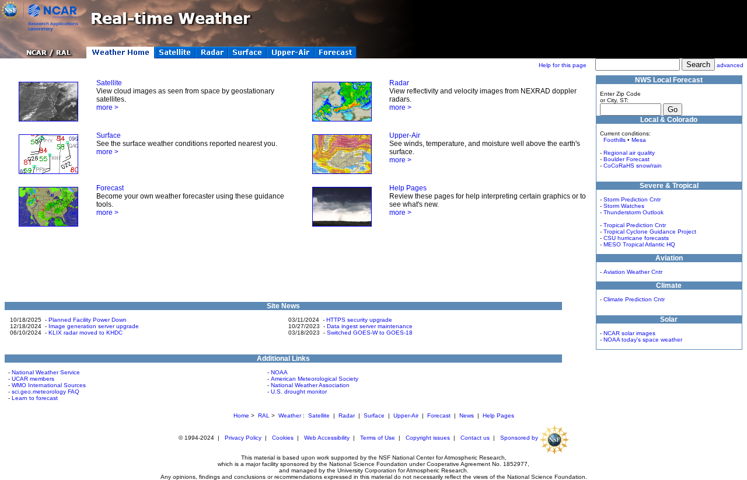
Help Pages (408, 188)
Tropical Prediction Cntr (634, 225)
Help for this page (563, 65)
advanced (730, 65)
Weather (289, 415)
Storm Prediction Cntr (632, 199)
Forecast (110, 188)
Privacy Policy (243, 437)
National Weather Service (46, 372)
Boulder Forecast (626, 159)
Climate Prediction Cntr (634, 299)
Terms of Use (377, 437)
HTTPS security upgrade (359, 319)
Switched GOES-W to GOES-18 (370, 332)
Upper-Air (404, 135)
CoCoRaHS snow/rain (632, 165)
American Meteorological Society (314, 378)
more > (107, 107)
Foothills (614, 140)
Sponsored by (520, 437)
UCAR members (33, 378)
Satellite (109, 83)
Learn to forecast (35, 398)
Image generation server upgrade (93, 326)
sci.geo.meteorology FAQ (45, 391)
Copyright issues (428, 437)
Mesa (638, 140)
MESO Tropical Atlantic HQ (639, 244)
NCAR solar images (629, 333)
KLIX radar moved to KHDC (85, 332)
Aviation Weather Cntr (632, 272)
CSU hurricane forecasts (636, 238)
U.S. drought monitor (299, 391)
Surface (108, 135)
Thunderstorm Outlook (633, 212)
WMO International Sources (49, 385)
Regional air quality (629, 152)
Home (241, 415)
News (466, 415)
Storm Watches (623, 206)
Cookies (283, 437)
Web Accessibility (327, 437)
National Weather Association (310, 385)
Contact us (475, 437)
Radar (399, 83)
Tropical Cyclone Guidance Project (649, 231)
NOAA (279, 372)
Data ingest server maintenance (370, 326)
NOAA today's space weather (642, 339)
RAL (264, 415)
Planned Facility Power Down (87, 319)
